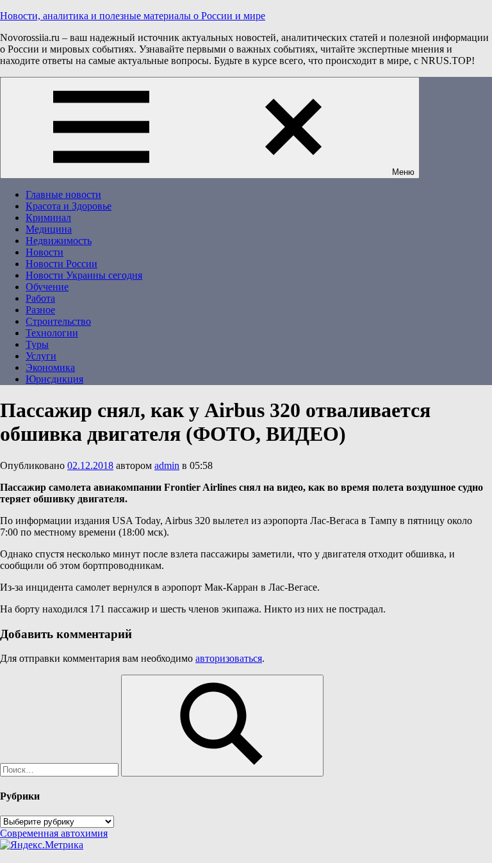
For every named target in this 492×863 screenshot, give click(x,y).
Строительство (58, 321)
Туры (37, 344)
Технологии (52, 332)
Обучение (47, 286)
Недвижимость (59, 240)
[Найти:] (60, 769)
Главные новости (63, 194)
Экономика (50, 367)
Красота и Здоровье (68, 206)
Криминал (48, 217)
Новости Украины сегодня (84, 275)
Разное (40, 309)
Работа (40, 298)
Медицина (49, 229)
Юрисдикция (54, 379)
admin (166, 465)
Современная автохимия (54, 833)
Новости (44, 252)
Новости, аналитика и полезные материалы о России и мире (132, 15)
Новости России (61, 263)
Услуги (41, 355)
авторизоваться (228, 658)
